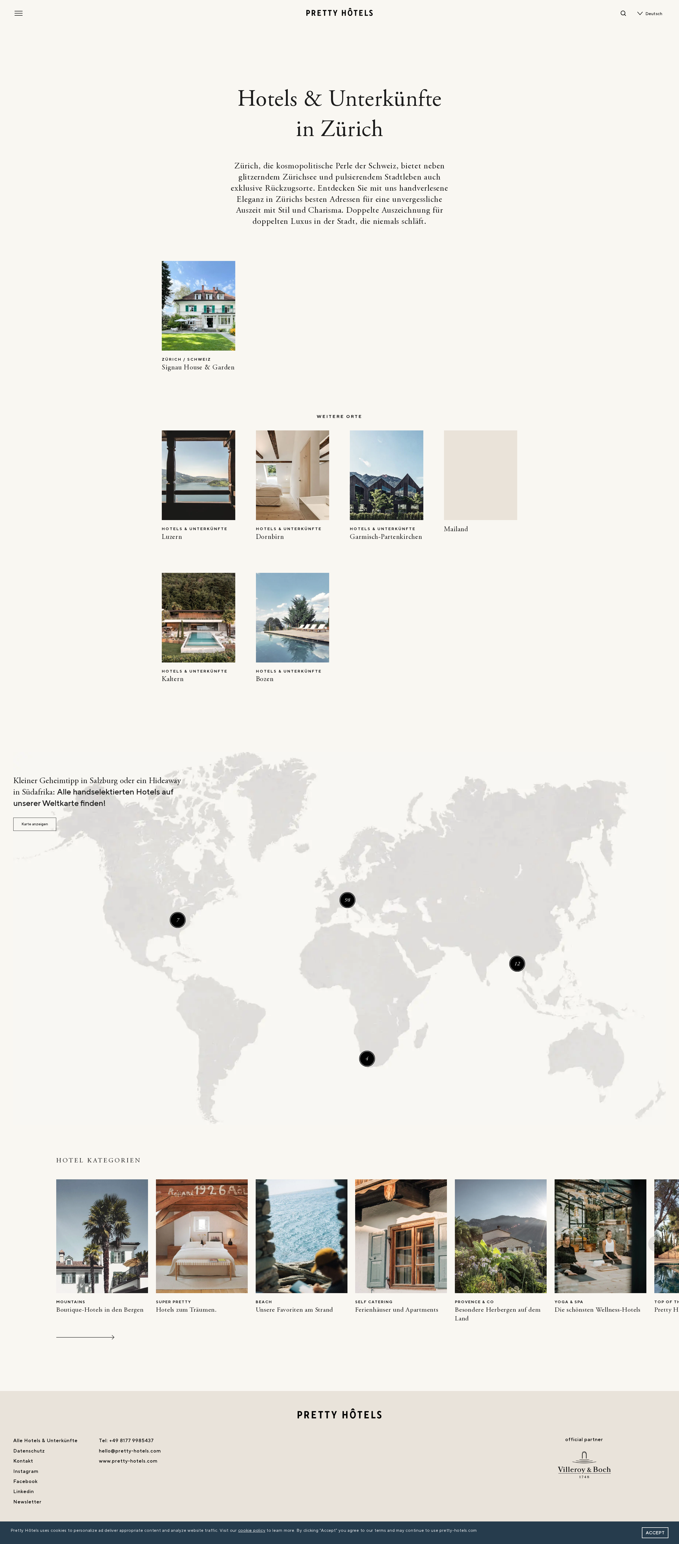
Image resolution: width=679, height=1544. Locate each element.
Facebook (25, 1481)
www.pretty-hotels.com (128, 1461)
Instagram (25, 1471)
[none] (655, 13)
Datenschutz (29, 1451)
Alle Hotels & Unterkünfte (45, 1441)
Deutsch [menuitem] (654, 13)
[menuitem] (655, 13)
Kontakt (23, 1461)
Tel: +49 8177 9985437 (126, 1441)
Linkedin (23, 1492)
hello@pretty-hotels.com (130, 1451)
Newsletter (27, 1502)
